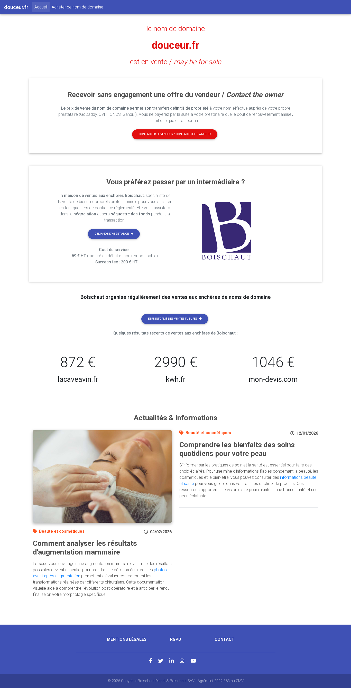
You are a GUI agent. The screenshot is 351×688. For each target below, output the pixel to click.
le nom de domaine (175, 29)
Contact (224, 639)
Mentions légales (126, 639)
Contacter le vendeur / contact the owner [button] (172, 134)
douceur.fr (175, 45)
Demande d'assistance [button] (112, 233)
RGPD (175, 639)
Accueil (42, 6)
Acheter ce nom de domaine (77, 7)
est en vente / (175, 62)
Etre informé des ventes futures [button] (172, 318)
